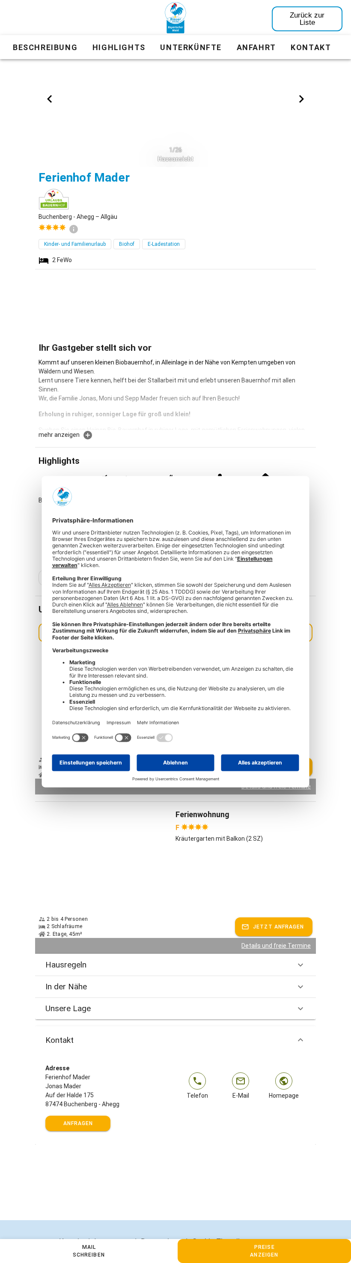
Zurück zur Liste (307, 19)
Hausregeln (65, 965)
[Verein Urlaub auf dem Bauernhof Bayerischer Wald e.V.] (175, 19)
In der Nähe (66, 986)
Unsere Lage (68, 1008)
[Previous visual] (49, 99)
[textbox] (175, 394)
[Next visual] (301, 99)
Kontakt (59, 1040)
